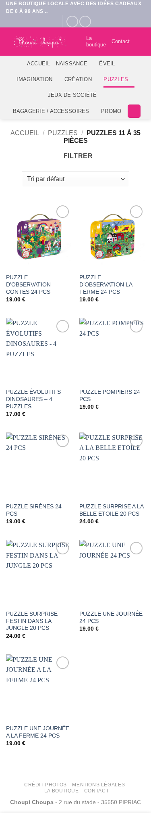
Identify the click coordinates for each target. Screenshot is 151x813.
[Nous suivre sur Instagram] (85, 21)
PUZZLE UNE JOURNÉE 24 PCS (111, 617)
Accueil (24, 133)
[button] (140, 42)
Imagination (34, 79)
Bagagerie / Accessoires (51, 111)
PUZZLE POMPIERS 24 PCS (109, 395)
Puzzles (115, 79)
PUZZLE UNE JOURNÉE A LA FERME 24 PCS (37, 732)
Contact (121, 41)
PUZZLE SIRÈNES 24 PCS (34, 510)
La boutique (96, 41)
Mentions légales (98, 785)
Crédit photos (45, 785)
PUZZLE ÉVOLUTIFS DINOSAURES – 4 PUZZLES (33, 399)
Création (78, 79)
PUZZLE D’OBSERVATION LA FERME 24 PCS (105, 284)
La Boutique (61, 791)
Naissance (71, 64)
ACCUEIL (38, 64)
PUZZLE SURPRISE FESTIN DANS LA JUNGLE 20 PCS (32, 621)
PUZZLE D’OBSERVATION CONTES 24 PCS (28, 284)
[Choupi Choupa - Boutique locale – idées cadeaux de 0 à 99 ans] (39, 41)
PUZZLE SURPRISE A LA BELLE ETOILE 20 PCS (111, 510)
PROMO (111, 111)
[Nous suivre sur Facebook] (72, 21)
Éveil (107, 64)
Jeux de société (72, 95)
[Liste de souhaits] (76, 41)
